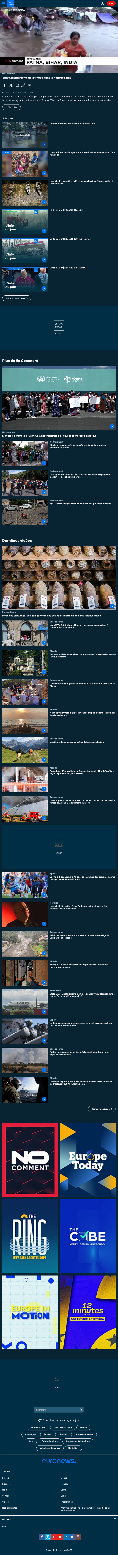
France (83, 1427)
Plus (4, 1526)
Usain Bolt (73, 1448)
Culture (64, 1496)
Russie (47, 1434)
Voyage (5, 1496)
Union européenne (84, 1434)
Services (6, 1519)
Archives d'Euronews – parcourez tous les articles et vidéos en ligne (85, 1509)
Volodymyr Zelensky (50, 1448)
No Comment (9, 432)
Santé (63, 1490)
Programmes (67, 1502)
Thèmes (6, 1471)
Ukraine (62, 1434)
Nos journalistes (9, 1508)
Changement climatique (78, 1441)
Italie (30, 1441)
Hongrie (54, 903)
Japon (53, 1020)
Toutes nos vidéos (101, 1109)
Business (6, 1484)
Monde (53, 651)
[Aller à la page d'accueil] (10, 3)
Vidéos (5, 1502)
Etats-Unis (55, 990)
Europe (5, 1478)
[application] (59, 40)
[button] (16, 298)
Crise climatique (50, 1441)
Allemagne (30, 1434)
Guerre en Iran (38, 1427)
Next (4, 1490)
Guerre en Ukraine (63, 1427)
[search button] (81, 1410)
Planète (64, 1484)
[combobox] (59, 1410)
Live (111, 3)
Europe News (9, 612)
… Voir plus (11, 107)
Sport (53, 873)
